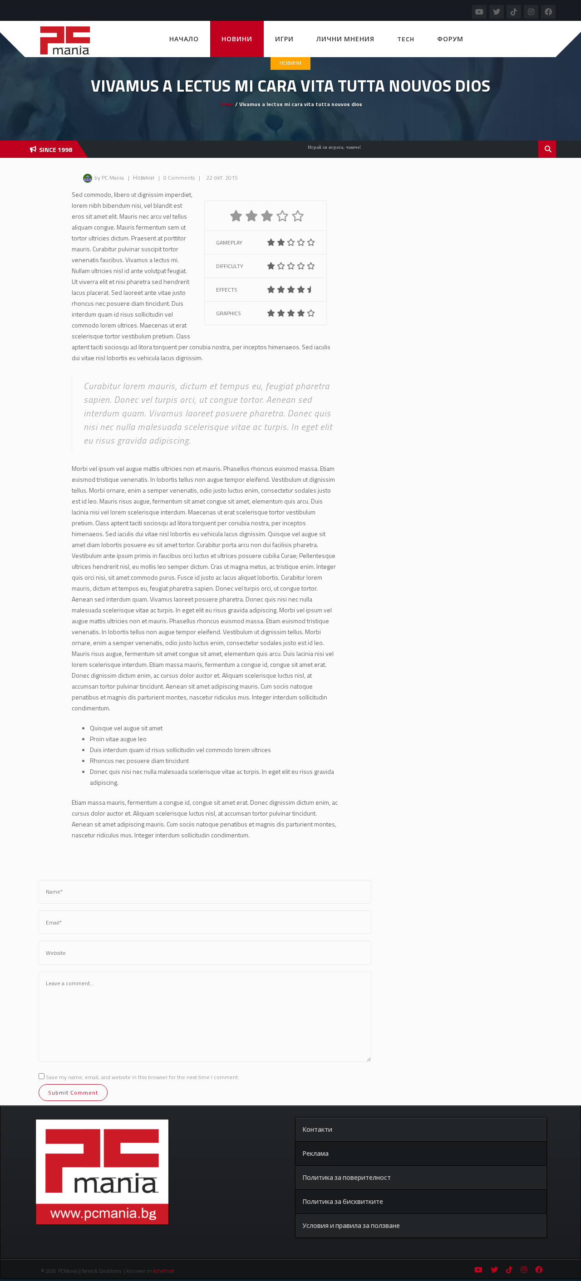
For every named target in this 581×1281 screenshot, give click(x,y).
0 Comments (179, 177)
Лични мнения (345, 39)
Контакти (317, 1129)
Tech (405, 39)
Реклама (315, 1153)
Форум (450, 39)
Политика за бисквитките (342, 1201)
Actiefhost (163, 1271)
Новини (237, 39)
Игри (284, 39)
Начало (184, 39)
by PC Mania (109, 177)
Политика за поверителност (346, 1177)
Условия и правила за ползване (351, 1225)
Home (226, 104)
